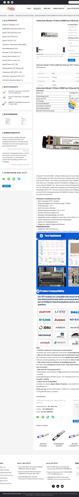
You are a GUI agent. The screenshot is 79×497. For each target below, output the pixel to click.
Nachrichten (4, 481)
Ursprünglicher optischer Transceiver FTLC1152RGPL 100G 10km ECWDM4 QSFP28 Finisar (58, 445)
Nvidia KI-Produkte (8, 25)
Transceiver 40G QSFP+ (10, 72)
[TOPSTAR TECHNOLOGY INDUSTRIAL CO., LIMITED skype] (20, 179)
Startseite (3, 15)
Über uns (47, 8)
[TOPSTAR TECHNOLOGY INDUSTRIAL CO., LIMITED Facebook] (4, 2)
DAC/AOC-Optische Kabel (11, 80)
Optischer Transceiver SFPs (11, 76)
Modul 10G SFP (7, 41)
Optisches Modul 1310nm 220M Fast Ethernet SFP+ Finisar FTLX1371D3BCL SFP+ (50, 56)
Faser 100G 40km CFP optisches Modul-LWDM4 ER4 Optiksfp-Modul (30, 468)
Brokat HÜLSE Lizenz (9, 60)
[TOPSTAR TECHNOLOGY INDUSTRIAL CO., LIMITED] (10, 8)
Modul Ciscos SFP (8, 64)
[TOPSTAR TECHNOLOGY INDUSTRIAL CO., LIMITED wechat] (15, 179)
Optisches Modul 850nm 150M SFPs (58, 389)
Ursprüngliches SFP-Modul (11, 68)
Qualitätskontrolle (5, 472)
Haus (29, 8)
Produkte (37, 8)
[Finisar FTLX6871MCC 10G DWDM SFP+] (4, 97)
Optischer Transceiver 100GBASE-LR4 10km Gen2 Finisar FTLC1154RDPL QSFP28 (43, 445)
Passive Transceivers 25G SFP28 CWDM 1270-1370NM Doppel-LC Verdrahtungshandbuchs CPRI (59, 473)
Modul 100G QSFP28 (9, 33)
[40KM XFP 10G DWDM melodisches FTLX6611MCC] (4, 103)
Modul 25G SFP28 (8, 37)
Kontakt (71, 60)
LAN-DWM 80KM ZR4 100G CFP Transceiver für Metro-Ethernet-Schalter (31, 478)
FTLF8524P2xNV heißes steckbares (47, 391)
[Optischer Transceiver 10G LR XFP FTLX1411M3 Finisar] (4, 92)
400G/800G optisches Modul (12, 29)
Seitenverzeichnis (5, 483)
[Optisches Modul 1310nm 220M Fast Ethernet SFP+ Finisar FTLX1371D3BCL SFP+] (49, 35)
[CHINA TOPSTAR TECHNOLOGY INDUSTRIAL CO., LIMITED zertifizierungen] (8, 121)
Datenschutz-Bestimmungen (12, 493)
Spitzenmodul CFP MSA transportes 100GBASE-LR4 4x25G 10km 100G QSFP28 (29, 473)
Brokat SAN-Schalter (9, 56)
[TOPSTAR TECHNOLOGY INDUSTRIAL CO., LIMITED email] (4, 179)
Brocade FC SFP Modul (10, 52)
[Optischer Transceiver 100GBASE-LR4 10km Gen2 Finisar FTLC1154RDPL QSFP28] (43, 435)
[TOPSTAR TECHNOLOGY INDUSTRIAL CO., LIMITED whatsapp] (10, 179)
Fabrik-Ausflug (58, 8)
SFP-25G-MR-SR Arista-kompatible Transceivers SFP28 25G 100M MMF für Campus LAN (59, 468)
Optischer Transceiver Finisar (25, 15)
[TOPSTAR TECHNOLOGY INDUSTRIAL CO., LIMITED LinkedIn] (8, 2)
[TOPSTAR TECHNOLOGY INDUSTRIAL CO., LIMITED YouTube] (12, 2)
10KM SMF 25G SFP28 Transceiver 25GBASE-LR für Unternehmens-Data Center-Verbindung (59, 479)
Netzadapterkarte (8, 48)
